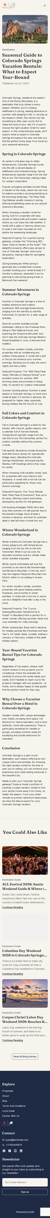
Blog (4, 1100)
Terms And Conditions (14, 1106)
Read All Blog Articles (25, 1056)
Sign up (25, 1191)
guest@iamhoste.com (17, 1139)
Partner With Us (10, 1116)
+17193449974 (14, 1144)
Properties (7, 1090)
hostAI (31, 1212)
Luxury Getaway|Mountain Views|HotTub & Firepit (21, 612)
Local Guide (8, 1111)
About (5, 1095)
